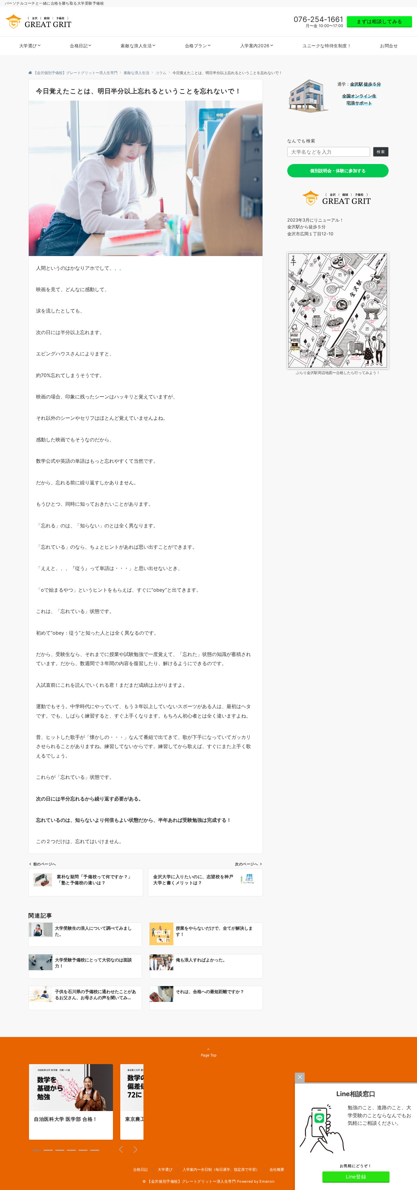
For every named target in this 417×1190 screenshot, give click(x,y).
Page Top (208, 1055)
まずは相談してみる (379, 21)
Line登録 (356, 1177)
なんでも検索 (301, 140)
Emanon (266, 1181)
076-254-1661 (318, 19)
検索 (381, 152)
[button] (36, 1150)
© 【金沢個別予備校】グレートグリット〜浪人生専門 (189, 1181)
